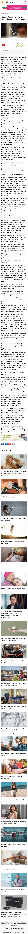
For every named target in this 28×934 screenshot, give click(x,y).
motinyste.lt (23, 923)
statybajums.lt (4, 922)
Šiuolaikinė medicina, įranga (6, 13)
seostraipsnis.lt (14, 925)
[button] (23, 2)
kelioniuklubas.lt (16, 922)
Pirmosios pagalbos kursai (14, 928)
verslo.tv (10, 922)
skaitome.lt (3, 923)
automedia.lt (23, 922)
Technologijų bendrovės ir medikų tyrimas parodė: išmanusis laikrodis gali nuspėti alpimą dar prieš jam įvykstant (14, 473)
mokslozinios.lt (10, 923)
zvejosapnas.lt (17, 923)
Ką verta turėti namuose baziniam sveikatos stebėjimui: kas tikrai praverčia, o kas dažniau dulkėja (13, 566)
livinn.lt (22, 928)
